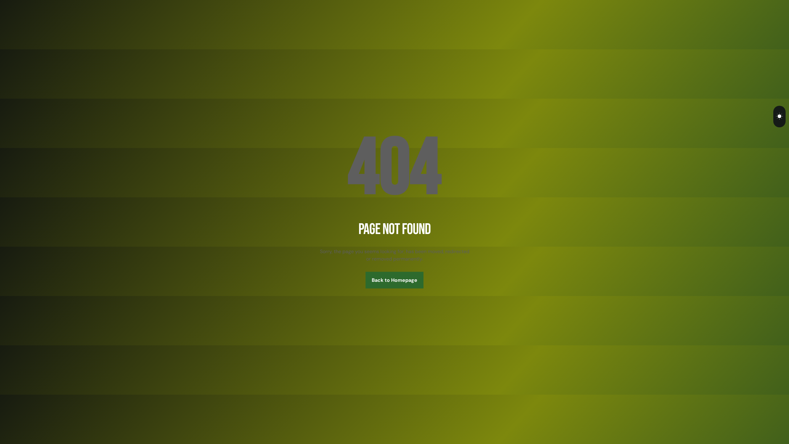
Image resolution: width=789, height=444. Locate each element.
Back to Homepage (394, 280)
